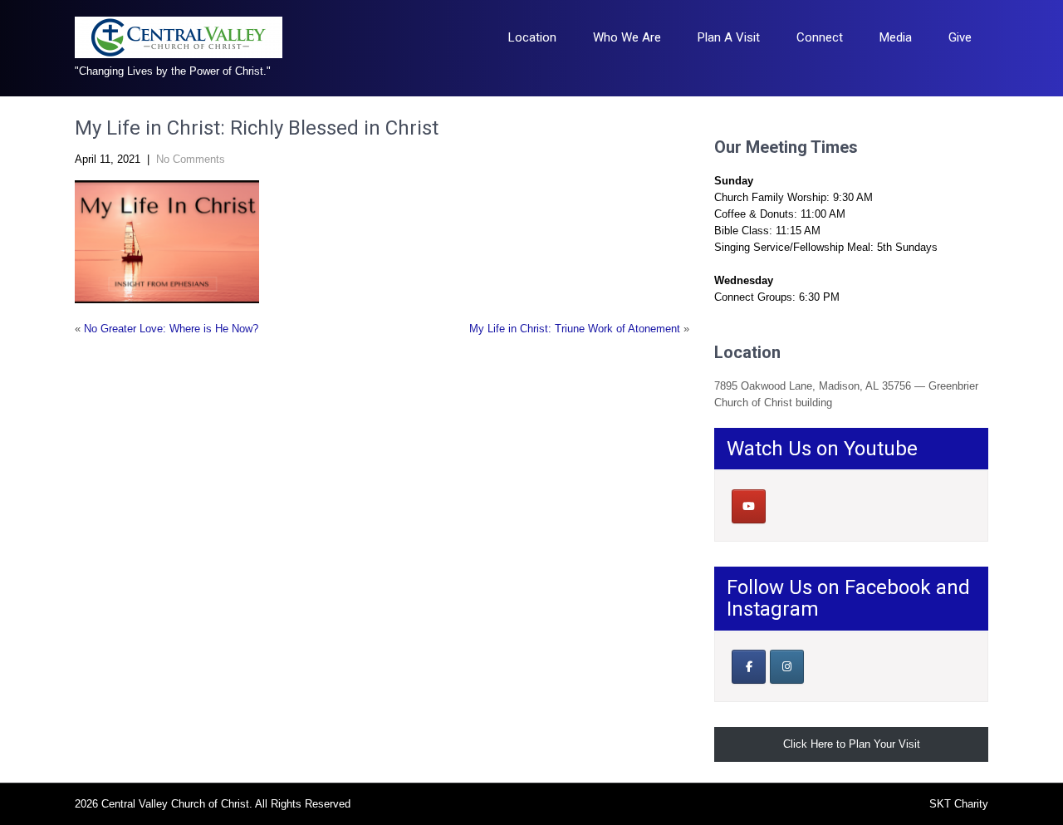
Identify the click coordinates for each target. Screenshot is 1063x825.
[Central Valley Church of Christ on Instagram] (787, 667)
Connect (819, 37)
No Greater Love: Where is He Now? (171, 328)
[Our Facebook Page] (749, 667)
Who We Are (627, 37)
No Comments (190, 159)
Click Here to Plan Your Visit (851, 744)
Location (532, 37)
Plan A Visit (729, 37)
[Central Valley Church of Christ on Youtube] (749, 506)
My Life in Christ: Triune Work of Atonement (574, 328)
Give (960, 37)
